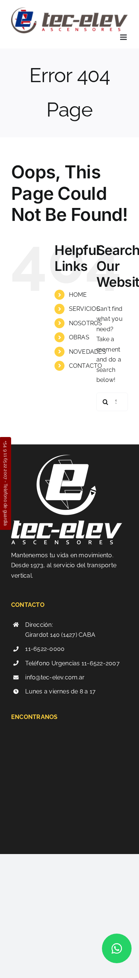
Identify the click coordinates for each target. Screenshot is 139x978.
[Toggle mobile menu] (124, 37)
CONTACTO (85, 365)
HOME (78, 294)
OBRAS (79, 337)
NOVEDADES (87, 351)
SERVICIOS (84, 308)
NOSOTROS (85, 323)
